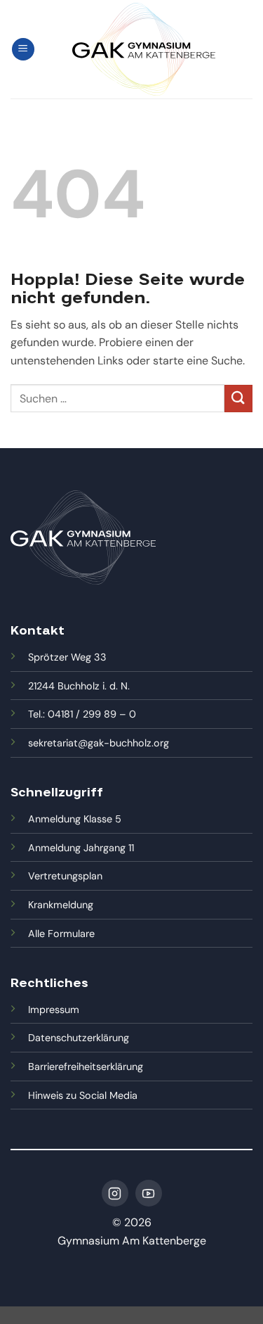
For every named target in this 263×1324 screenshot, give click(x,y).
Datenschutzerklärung (78, 1037)
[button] (23, 49)
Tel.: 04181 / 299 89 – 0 (82, 714)
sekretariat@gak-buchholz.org (98, 743)
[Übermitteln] (238, 398)
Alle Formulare (61, 933)
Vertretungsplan (65, 876)
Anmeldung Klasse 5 (74, 819)
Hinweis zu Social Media (82, 1095)
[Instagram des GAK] (115, 1193)
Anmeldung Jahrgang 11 (81, 847)
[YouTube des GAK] (148, 1193)
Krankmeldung (60, 904)
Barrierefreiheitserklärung (85, 1066)
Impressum (53, 1009)
